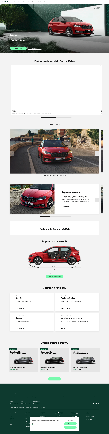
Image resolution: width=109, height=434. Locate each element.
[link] (32, 303)
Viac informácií (35, 424)
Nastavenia (70, 420)
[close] (76, 417)
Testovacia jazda (18, 48)
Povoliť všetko (70, 427)
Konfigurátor (35, 48)
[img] (5, 2)
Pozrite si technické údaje (54, 276)
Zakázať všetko (70, 423)
